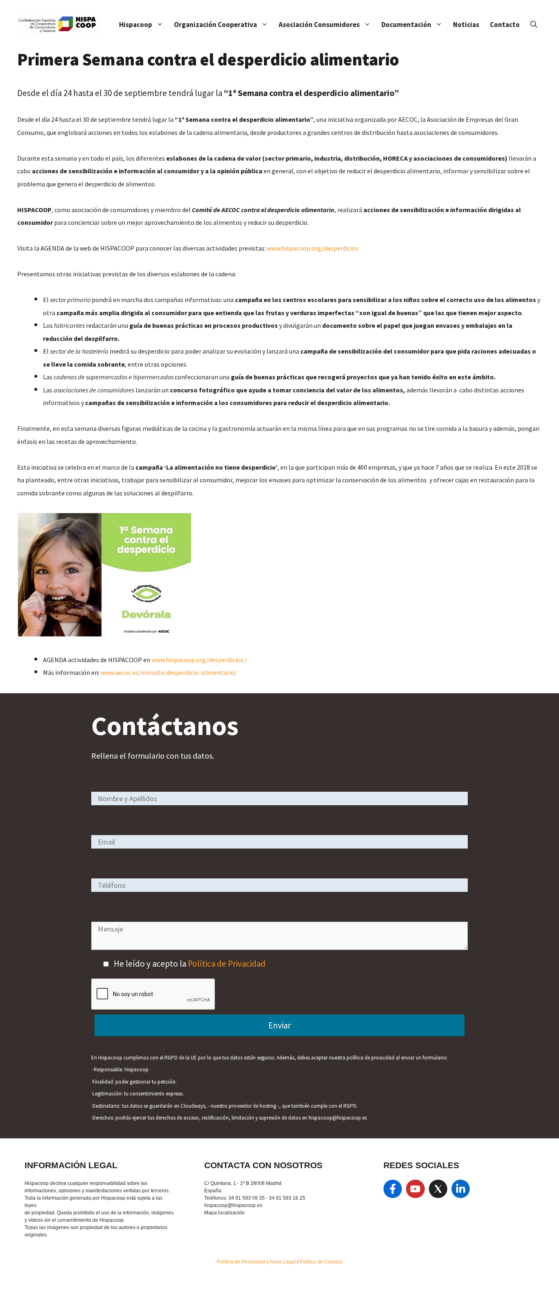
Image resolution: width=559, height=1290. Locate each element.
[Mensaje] (279, 946)
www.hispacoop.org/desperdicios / (199, 660)
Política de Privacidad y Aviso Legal (257, 1262)
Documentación (406, 24)
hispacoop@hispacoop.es (233, 1205)
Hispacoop (135, 24)
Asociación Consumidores (319, 24)
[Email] (279, 841)
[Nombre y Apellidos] (279, 798)
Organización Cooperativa (215, 24)
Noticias (466, 24)
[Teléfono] (279, 884)
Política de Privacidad (227, 963)
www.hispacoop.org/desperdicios (313, 248)
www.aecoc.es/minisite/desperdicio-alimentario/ (169, 672)
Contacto (505, 24)
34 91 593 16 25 (287, 1198)
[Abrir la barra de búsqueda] (534, 24)
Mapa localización (224, 1213)
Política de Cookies (321, 1262)
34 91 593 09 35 (246, 1198)
